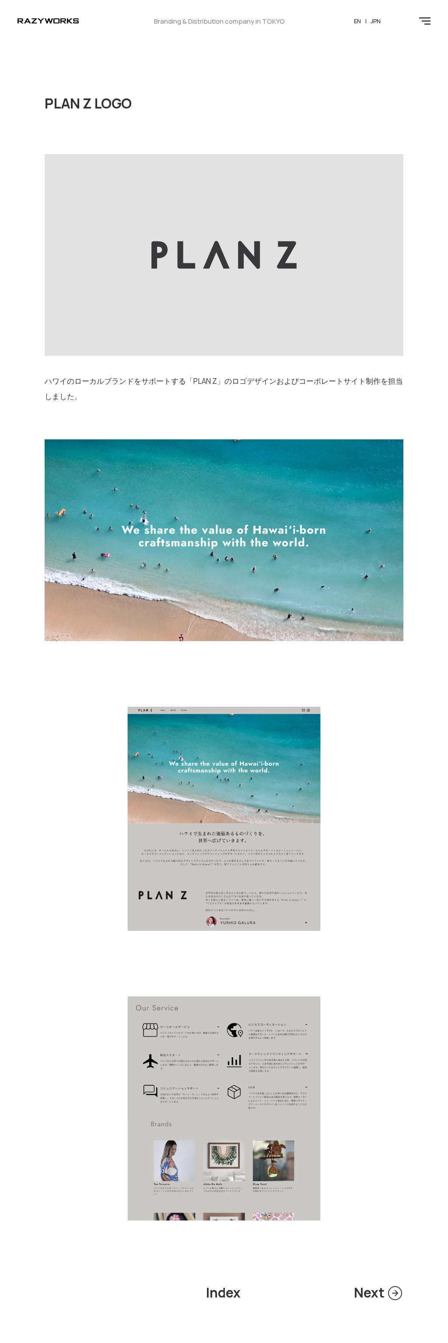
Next (369, 1292)
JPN (376, 21)
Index (223, 1292)
